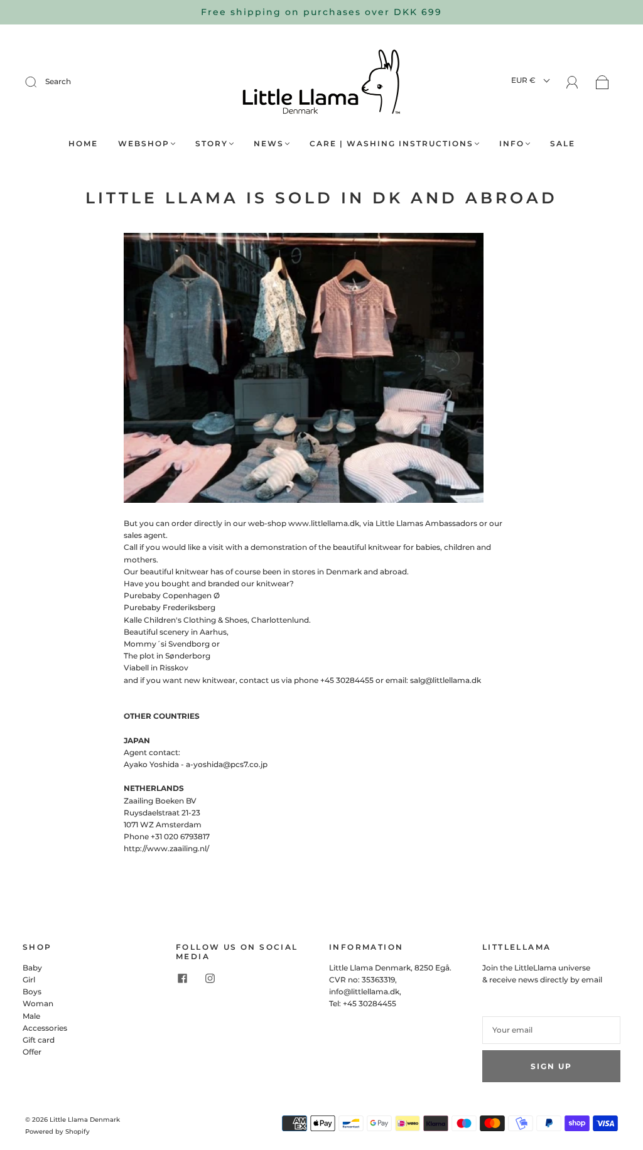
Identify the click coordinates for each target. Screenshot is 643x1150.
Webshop (144, 143)
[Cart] (602, 83)
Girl (29, 979)
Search (58, 81)
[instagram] (210, 978)
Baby (32, 967)
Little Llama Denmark (85, 1119)
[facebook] (182, 978)
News (269, 143)
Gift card (39, 1040)
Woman (38, 1003)
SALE (562, 143)
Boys (32, 991)
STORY (211, 143)
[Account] (572, 82)
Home (83, 143)
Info (511, 143)
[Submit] (39, 81)
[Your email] (551, 1029)
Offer (32, 1051)
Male (31, 1016)
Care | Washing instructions (391, 143)
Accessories (45, 1028)
